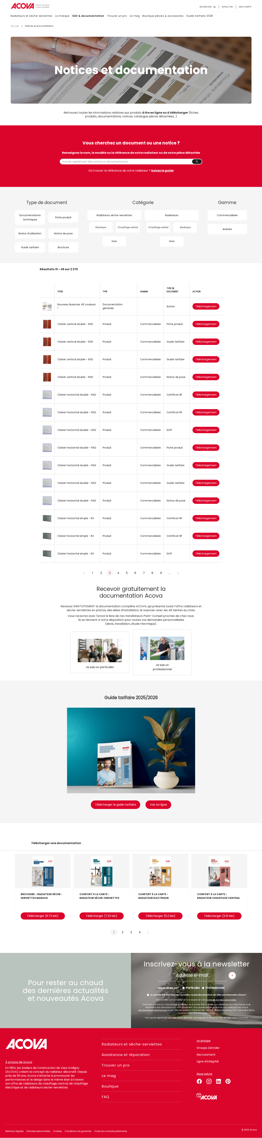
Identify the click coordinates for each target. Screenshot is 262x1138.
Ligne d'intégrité (208, 1061)
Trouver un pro (117, 16)
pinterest (228, 1081)
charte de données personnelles (221, 1000)
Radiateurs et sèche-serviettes (31, 16)
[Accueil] (30, 6)
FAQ (105, 1096)
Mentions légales (14, 1131)
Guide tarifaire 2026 (199, 16)
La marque (62, 16)
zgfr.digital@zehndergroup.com (153, 1010)
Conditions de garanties (78, 1131)
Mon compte (245, 7)
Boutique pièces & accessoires (162, 16)
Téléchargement (206, 306)
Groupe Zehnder (208, 1048)
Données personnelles (38, 1131)
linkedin (218, 1081)
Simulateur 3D (207, 1096)
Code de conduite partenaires (110, 1131)
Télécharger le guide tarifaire (115, 805)
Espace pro (227, 7)
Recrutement (206, 1055)
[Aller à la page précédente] (84, 573)
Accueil (15, 25)
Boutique (110, 1086)
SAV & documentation (88, 16)
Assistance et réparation (126, 1054)
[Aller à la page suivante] (178, 573)
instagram (209, 1081)
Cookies (57, 1131)
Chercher (197, 161)
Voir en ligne (158, 805)
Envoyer (232, 975)
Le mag (135, 16)
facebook (199, 1081)
